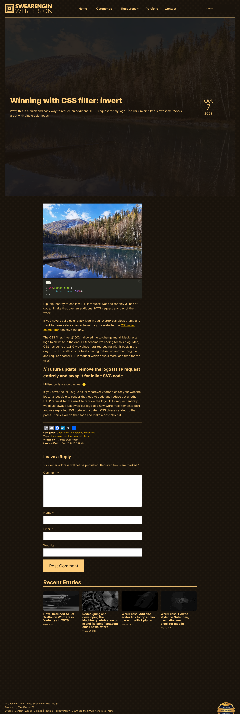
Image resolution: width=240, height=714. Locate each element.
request (78, 436)
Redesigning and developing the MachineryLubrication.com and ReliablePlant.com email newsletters (100, 620)
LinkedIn (38, 710)
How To (68, 432)
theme (86, 436)
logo (70, 436)
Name (48, 512)
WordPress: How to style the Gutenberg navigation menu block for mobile (175, 618)
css (65, 436)
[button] (139, 281)
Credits (9, 710)
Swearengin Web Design (45, 703)
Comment (51, 472)
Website (48, 545)
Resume (49, 710)
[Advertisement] (172, 223)
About (28, 710)
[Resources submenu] (138, 9)
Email (48, 529)
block (53, 436)
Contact (19, 710)
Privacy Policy (62, 710)
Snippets (77, 432)
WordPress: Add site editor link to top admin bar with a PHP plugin (138, 617)
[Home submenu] (89, 9)
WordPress (89, 432)
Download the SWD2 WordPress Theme (92, 710)
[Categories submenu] (114, 9)
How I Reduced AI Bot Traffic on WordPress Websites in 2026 (58, 617)
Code (59, 432)
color (59, 436)
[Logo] (28, 8)
